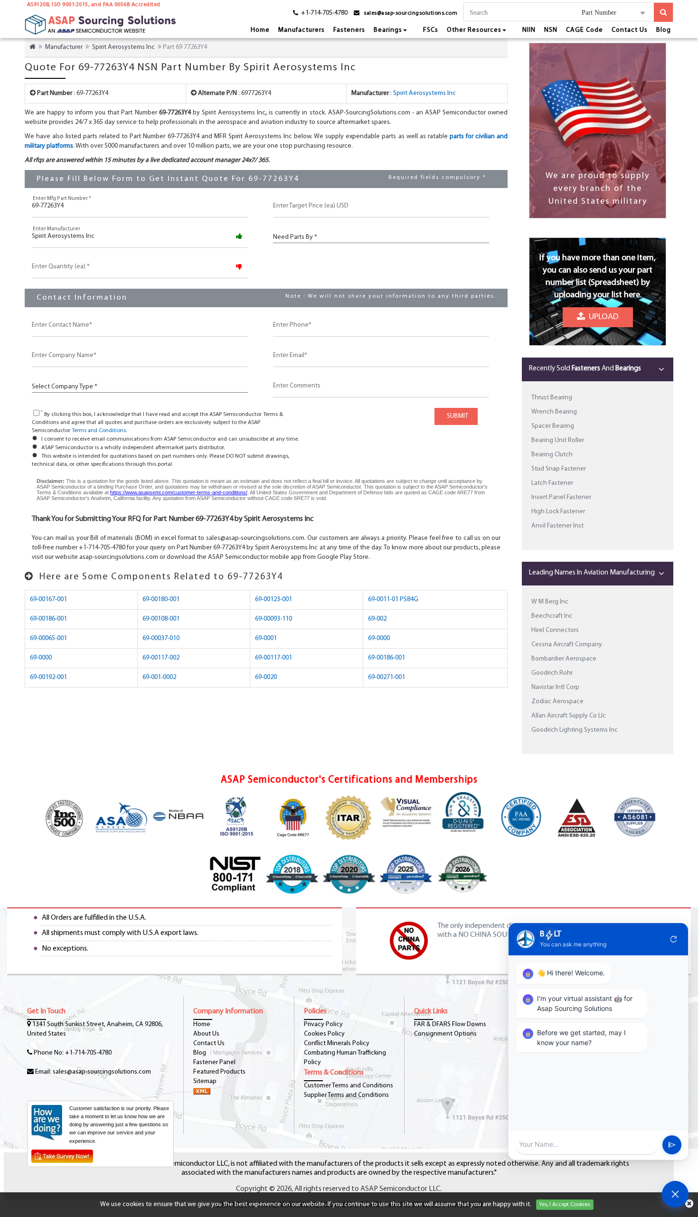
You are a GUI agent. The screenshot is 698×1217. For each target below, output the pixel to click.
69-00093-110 (273, 619)
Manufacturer (64, 47)
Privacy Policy (323, 1024)
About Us (206, 1034)
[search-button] (663, 12)
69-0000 (379, 638)
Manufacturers (301, 30)
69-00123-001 (273, 599)
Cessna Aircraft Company (566, 644)
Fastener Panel (214, 1062)
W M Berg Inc (549, 601)
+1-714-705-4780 (88, 1053)
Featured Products (219, 1071)
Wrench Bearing (554, 411)
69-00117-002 (160, 657)
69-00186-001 (48, 619)
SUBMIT (456, 416)
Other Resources (474, 30)
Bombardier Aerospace (563, 658)
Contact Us (630, 30)
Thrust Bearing (551, 397)
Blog (663, 30)
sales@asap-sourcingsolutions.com (410, 13)
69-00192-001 (48, 677)
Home (260, 30)
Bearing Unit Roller (557, 440)
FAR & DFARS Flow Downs (450, 1024)
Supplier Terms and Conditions (346, 1095)
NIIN (529, 30)
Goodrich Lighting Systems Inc (574, 730)
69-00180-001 (160, 599)
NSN (550, 30)
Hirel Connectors (555, 630)
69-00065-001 (48, 638)
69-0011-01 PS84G (393, 599)
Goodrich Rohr (552, 673)
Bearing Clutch (552, 454)
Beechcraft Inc (552, 616)
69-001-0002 (159, 677)
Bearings (388, 30)
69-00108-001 (160, 619)
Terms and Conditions (99, 431)
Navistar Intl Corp (555, 687)
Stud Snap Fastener (558, 468)
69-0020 (266, 677)
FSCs (430, 30)
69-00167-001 (48, 599)
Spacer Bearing (552, 426)
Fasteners (349, 30)
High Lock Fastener (558, 511)
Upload (602, 320)
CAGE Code (584, 30)
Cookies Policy (324, 1034)
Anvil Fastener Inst (557, 525)
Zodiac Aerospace (557, 701)
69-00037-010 (160, 638)
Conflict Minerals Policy (336, 1043)
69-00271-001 (386, 677)
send (672, 1145)
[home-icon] (32, 47)
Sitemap (205, 1081)
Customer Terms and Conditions (348, 1085)
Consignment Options (445, 1034)
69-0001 (266, 638)
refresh (674, 939)
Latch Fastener (552, 483)
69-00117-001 (273, 657)
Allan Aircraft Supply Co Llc (568, 715)
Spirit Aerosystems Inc (123, 47)
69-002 (377, 619)
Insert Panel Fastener (561, 497)
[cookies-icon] (689, 1205)
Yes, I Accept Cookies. (565, 1205)
